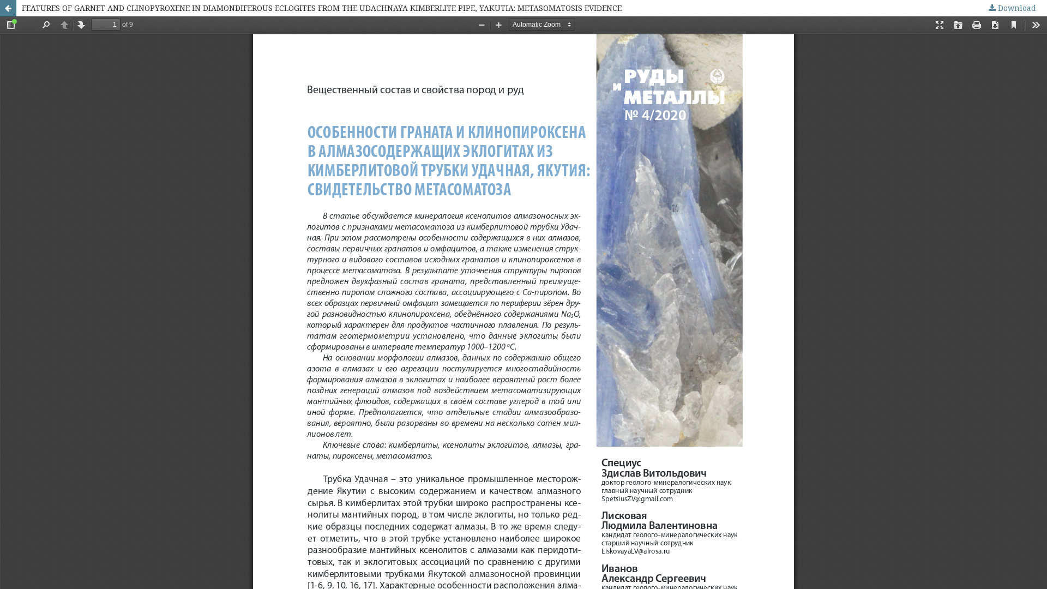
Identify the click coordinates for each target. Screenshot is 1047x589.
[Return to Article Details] (8, 8)
